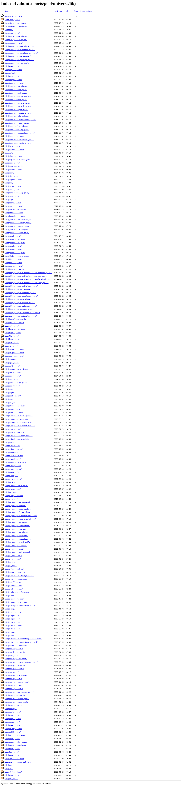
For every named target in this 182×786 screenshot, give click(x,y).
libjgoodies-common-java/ (17, 226)
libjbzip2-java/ (13, 146)
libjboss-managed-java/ (16, 110)
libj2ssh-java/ (12, 20)
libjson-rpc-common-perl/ (17, 682)
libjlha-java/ (12, 336)
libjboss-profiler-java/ (17, 123)
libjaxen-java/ (12, 66)
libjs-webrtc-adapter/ (16, 645)
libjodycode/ (11, 359)
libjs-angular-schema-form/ (19, 422)
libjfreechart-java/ (15, 216)
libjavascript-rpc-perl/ (17, 63)
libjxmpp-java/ (12, 775)
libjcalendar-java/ (14, 150)
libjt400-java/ (12, 749)
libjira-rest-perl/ (14, 323)
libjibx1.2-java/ (13, 263)
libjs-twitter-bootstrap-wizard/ (21, 642)
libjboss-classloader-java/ (19, 96)
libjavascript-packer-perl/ (19, 56)
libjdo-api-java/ (13, 186)
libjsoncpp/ (11, 709)
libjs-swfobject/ (13, 622)
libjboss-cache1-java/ (16, 86)
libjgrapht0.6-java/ (15, 239)
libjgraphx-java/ (13, 246)
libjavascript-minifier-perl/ (20, 50)
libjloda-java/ (12, 339)
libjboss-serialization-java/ (20, 133)
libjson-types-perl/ (15, 695)
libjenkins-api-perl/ (15, 209)
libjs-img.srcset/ (14, 496)
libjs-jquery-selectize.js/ (19, 539)
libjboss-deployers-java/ (17, 103)
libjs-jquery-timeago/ (16, 546)
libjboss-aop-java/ (14, 83)
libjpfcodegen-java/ (15, 406)
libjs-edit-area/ (13, 469)
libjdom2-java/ (12, 196)
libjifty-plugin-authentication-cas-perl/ (26, 276)
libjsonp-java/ (12, 715)
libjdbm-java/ (12, 176)
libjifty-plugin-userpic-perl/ (20, 309)
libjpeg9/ (9, 399)
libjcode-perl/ (12, 163)
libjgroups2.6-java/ (15, 253)
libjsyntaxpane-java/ (15, 745)
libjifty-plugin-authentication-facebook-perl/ (29, 279)
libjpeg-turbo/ (12, 386)
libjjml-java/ (12, 326)
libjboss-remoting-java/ (17, 130)
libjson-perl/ (12, 672)
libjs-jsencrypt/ (13, 556)
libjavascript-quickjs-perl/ (19, 60)
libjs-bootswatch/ (14, 449)
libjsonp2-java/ (13, 719)
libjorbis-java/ (13, 373)
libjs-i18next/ (12, 492)
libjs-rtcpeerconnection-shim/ (20, 606)
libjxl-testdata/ (13, 772)
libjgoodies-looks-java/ (17, 233)
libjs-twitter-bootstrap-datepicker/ (23, 639)
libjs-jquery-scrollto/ (16, 536)
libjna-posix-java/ (14, 349)
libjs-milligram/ (13, 582)
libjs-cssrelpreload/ (15, 462)
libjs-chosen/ (12, 452)
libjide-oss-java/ (14, 266)
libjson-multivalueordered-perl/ (21, 662)
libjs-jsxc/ (11, 562)
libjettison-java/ (14, 213)
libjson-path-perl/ (14, 669)
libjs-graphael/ (13, 489)
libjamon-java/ (12, 33)
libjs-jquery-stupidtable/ (18, 542)
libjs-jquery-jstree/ (15, 529)
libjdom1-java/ (12, 190)
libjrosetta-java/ (14, 413)
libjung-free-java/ (14, 759)
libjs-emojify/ (12, 472)
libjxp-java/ (11, 779)
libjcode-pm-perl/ (14, 166)
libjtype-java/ (12, 755)
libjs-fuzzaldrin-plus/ (16, 486)
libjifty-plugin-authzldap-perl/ (21, 286)
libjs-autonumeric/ (14, 432)
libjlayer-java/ (13, 333)
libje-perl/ (11, 199)
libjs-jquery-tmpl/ (14, 549)
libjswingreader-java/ (16, 742)
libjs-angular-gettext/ (16, 419)
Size (76, 11)
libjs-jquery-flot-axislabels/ (20, 519)
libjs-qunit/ (11, 596)
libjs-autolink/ (13, 429)
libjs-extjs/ (11, 476)
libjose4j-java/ (13, 376)
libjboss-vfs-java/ (14, 136)
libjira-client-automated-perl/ (21, 316)
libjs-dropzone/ (13, 466)
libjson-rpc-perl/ (14, 689)
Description (86, 11)
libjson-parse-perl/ (15, 665)
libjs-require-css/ (14, 599)
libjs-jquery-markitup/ (16, 532)
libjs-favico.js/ (13, 479)
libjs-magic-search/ (15, 572)
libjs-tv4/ (10, 635)
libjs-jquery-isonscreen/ (17, 526)
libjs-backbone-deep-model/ (19, 436)
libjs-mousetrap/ (13, 586)
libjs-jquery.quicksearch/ (18, 552)
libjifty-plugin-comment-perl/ (20, 293)
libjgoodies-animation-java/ (19, 219)
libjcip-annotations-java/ (18, 160)
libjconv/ (9, 173)
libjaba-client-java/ (15, 23)
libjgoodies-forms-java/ (17, 229)
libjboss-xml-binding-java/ (19, 143)
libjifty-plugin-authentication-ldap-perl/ (26, 283)
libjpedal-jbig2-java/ (16, 383)
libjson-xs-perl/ (13, 705)
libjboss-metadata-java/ (17, 116)
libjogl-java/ (12, 363)
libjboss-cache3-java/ (16, 93)
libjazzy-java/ (12, 76)
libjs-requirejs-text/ (16, 602)
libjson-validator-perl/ (17, 699)
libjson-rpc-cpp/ (13, 685)
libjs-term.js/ (12, 629)
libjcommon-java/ (13, 170)
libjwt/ (8, 765)
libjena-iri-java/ (14, 206)
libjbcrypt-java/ (13, 80)
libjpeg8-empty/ (13, 396)
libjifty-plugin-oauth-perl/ (19, 299)
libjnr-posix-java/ (14, 353)
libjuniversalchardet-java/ (19, 762)
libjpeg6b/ (10, 393)
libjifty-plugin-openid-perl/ (20, 303)
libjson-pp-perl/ (13, 679)
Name (7, 11)
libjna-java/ (11, 346)
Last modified (61, 11)
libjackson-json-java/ (16, 26)
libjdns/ (9, 183)
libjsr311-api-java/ (15, 735)
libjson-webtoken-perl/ (16, 702)
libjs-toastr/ (12, 632)
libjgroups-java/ (13, 249)
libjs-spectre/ (12, 616)
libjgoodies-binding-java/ (18, 223)
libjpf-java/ (11, 403)
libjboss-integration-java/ (19, 106)
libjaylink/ (11, 73)
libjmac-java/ (12, 343)
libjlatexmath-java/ (15, 329)
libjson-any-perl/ (14, 649)
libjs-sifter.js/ (13, 612)
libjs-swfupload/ (13, 626)
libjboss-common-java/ (16, 100)
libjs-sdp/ (10, 609)
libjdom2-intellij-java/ (17, 193)
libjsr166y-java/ (13, 729)
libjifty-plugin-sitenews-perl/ (21, 306)
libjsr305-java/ (13, 732)
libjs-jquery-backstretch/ (18, 502)
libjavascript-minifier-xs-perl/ (21, 53)
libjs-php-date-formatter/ (18, 592)
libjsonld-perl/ (13, 712)
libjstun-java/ (12, 739)
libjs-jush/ (11, 566)
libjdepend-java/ (13, 180)
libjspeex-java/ (13, 725)
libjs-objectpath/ (14, 589)
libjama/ (9, 30)
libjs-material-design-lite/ (19, 576)
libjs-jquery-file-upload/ (18, 512)
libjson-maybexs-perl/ (16, 659)
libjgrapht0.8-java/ (15, 243)
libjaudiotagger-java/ (16, 36)
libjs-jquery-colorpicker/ (18, 509)
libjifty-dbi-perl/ (14, 269)
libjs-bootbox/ (12, 446)
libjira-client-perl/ (15, 319)
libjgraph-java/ (13, 236)
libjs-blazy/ (11, 442)
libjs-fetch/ (11, 482)
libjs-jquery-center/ (15, 506)
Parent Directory (13, 16)
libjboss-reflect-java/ (16, 126)
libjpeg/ (9, 389)
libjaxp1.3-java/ (13, 70)
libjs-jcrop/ (11, 499)
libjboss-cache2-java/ (16, 90)
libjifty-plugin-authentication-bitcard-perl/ (28, 273)
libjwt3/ (9, 769)
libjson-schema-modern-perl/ (19, 692)
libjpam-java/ (12, 379)
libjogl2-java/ (12, 366)
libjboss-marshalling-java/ (19, 113)
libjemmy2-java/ (13, 203)
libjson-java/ (12, 655)
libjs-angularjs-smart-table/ (20, 426)
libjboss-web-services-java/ (19, 140)
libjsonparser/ (12, 722)
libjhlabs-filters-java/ (17, 256)
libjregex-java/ (13, 409)
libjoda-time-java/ (14, 356)
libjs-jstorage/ (13, 559)
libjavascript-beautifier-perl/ (21, 46)
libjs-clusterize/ (14, 456)
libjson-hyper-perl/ (15, 652)
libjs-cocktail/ (13, 459)
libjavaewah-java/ (14, 43)
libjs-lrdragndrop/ (14, 569)
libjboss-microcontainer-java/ (20, 120)
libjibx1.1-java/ (13, 259)
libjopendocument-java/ (16, 369)
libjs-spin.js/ (12, 619)
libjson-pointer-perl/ (16, 675)
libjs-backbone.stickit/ (17, 439)
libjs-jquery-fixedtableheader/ (21, 516)
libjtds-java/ (12, 752)
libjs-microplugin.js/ (16, 579)
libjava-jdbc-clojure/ (16, 40)
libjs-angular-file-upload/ (19, 416)
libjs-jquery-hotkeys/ (16, 522)
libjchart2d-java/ (14, 156)
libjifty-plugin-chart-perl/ (19, 289)
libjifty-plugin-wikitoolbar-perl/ (22, 313)
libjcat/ (9, 153)
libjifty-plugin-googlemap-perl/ (21, 296)
